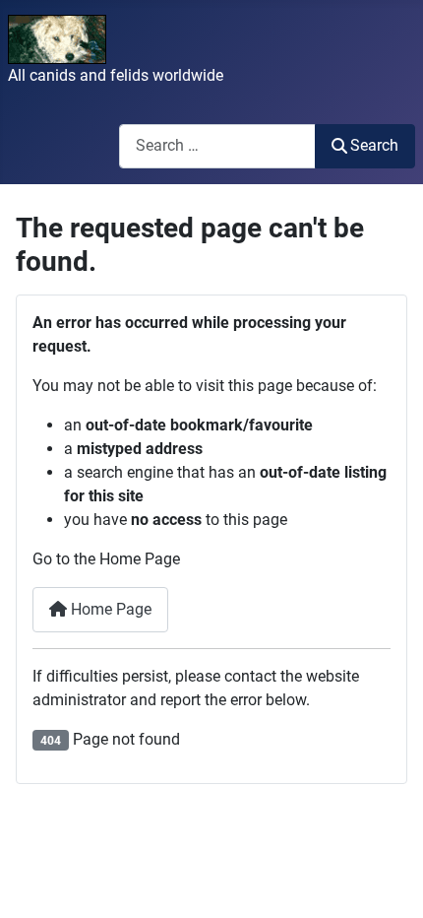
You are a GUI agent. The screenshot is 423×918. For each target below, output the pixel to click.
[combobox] (217, 146)
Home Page (109, 609)
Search (374, 145)
